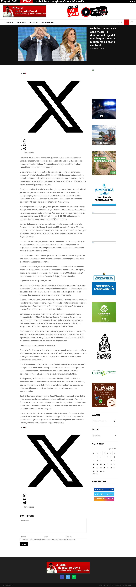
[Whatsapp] (122, 22)
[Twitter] (119, 22)
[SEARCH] (114, 421)
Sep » (97, 474)
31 (104, 471)
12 (111, 460)
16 (101, 464)
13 (114, 460)
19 (111, 464)
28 (93, 471)
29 (97, 471)
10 (104, 460)
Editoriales (9, 22)
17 (104, 464)
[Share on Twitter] (55, 138)
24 (104, 467)
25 (107, 467)
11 (107, 460)
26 (111, 467)
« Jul (93, 474)
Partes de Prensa (47, 22)
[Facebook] (117, 22)
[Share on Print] (24, 146)
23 (101, 467)
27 (114, 467)
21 (93, 467)
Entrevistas (33, 22)
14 (93, 464)
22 (97, 467)
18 (107, 464)
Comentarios (21, 22)
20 (114, 464)
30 (101, 471)
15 (97, 464)
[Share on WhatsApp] (24, 142)
